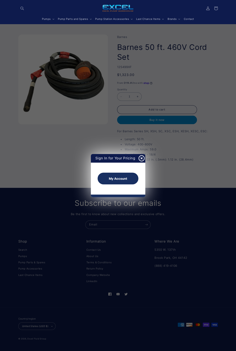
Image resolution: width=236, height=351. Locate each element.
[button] (22, 8)
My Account (118, 178)
